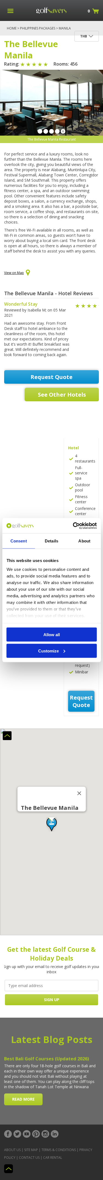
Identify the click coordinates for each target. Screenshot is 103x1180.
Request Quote (51, 377)
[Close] (79, 793)
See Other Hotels (62, 394)
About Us (12, 1149)
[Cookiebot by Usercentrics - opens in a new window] (73, 525)
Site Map (31, 1149)
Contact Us (29, 1157)
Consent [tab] (18, 541)
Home (11, 28)
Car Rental (52, 1157)
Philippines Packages (37, 28)
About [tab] (84, 541)
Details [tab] (51, 541)
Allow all (51, 634)
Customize (48, 650)
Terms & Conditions (58, 1149)
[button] (51, 824)
